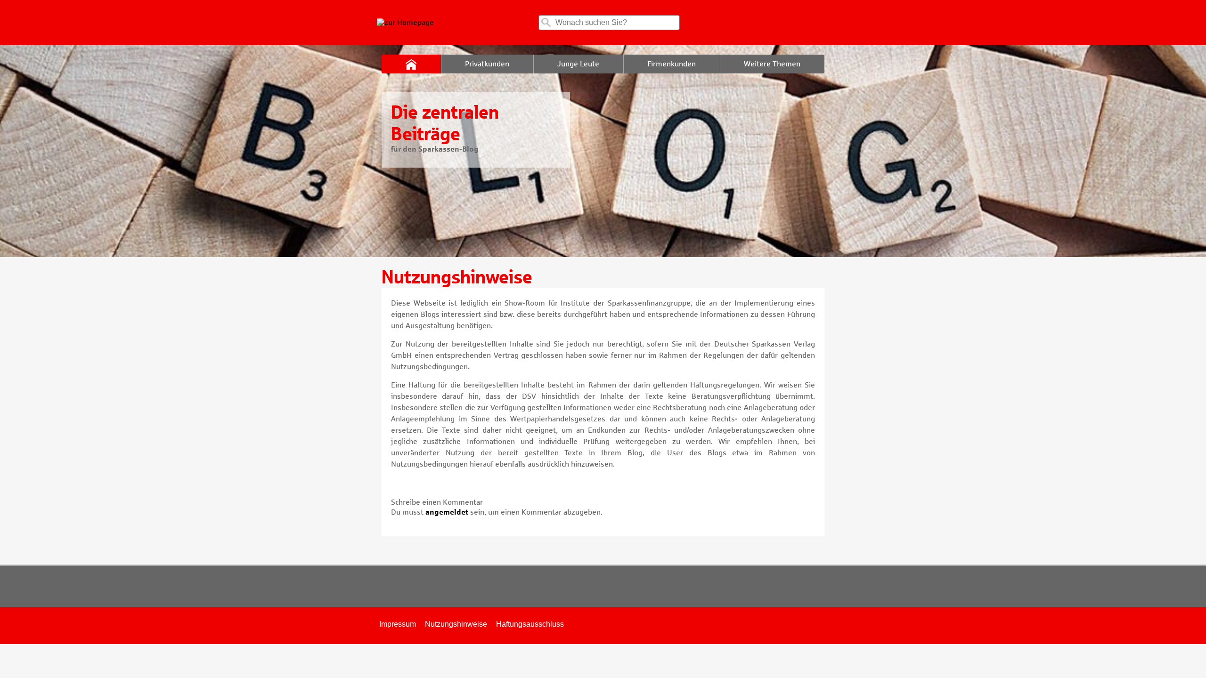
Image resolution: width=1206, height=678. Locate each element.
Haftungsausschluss (530, 624)
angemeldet (446, 512)
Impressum (397, 624)
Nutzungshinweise (456, 624)
